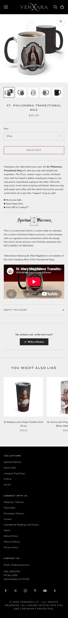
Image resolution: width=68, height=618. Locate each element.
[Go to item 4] (45, 92)
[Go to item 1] (9, 92)
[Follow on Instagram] (25, 591)
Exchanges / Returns (14, 513)
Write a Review (38, 342)
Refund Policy (11, 536)
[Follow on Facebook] (6, 591)
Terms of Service (12, 541)
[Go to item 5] (57, 92)
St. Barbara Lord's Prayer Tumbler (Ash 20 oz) (23, 424)
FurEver (8, 478)
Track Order (9, 507)
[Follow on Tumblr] (55, 591)
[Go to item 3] (33, 92)
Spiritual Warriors (13, 462)
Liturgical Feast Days (14, 473)
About (7, 530)
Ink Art (7, 484)
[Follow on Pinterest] (35, 591)
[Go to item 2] (21, 92)
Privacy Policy (11, 547)
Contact (8, 519)
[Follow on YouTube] (45, 591)
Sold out (34, 150)
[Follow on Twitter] (15, 591)
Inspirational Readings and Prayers (21, 524)
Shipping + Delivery (14, 502)
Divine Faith (10, 467)
